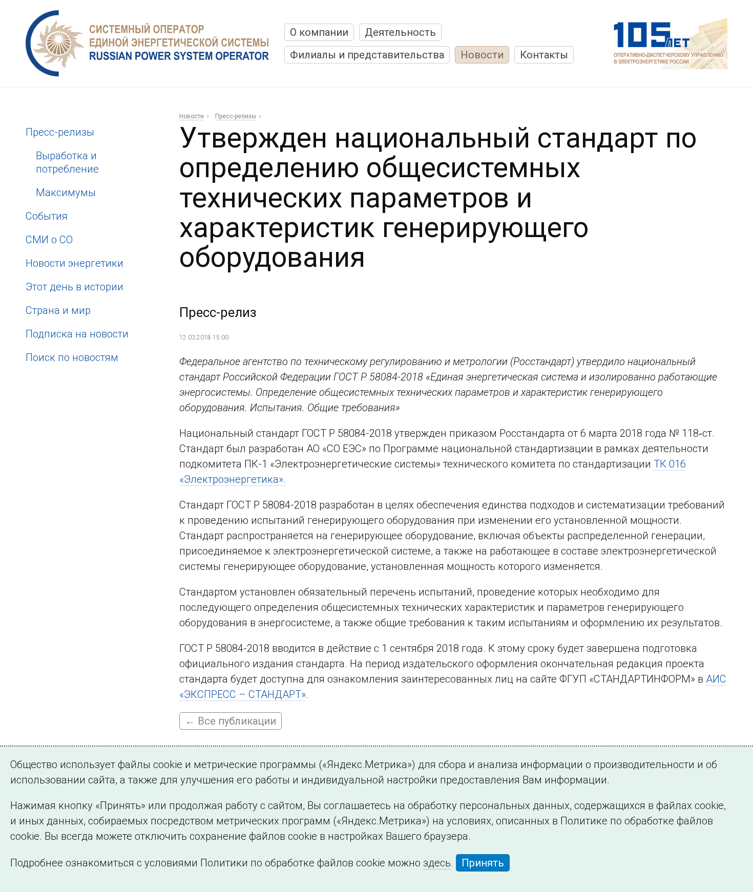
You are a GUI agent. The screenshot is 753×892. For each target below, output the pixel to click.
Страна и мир (58, 310)
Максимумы (66, 192)
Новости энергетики (74, 263)
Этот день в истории (74, 287)
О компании (319, 32)
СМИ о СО (49, 239)
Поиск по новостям (72, 357)
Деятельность (400, 32)
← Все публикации (230, 721)
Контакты (544, 55)
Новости (482, 55)
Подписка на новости (77, 334)
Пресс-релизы (60, 132)
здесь (437, 863)
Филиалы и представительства (367, 55)
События (47, 216)
